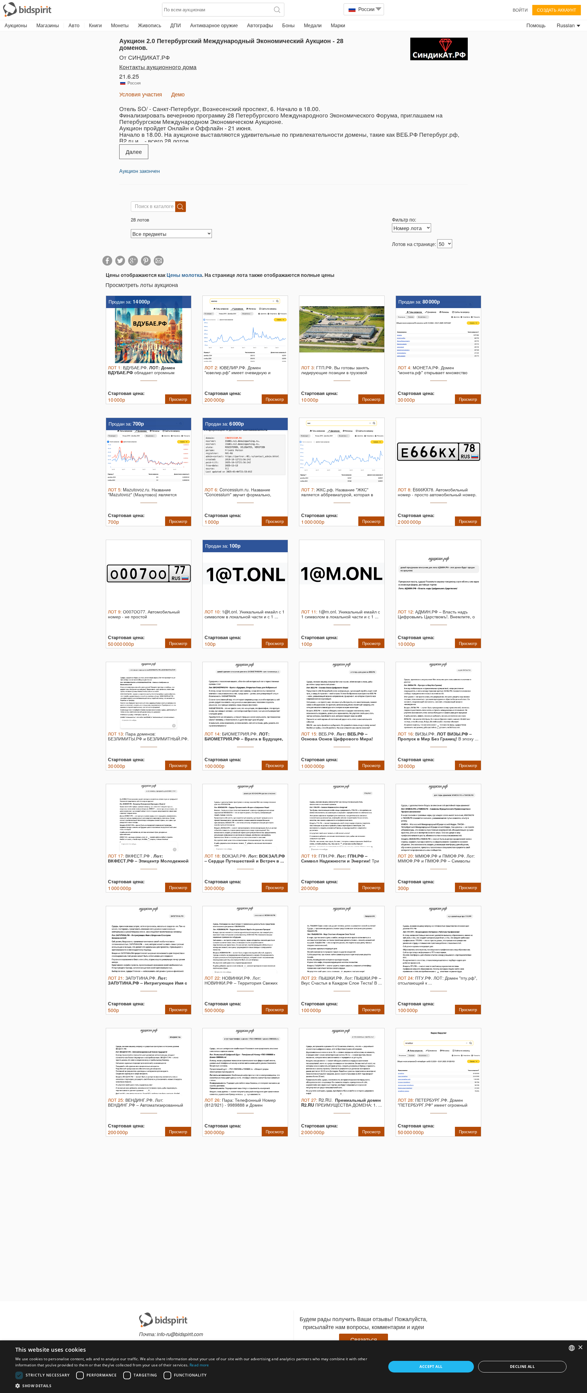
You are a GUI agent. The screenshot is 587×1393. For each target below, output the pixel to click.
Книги (95, 25)
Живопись (149, 25)
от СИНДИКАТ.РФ (144, 57)
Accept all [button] (430, 1366)
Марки (338, 25)
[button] (195, 1385)
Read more (199, 1365)
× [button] (580, 1347)
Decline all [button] (522, 1366)
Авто (73, 25)
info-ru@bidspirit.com (180, 1334)
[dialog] (293, 1366)
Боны (288, 25)
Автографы (260, 25)
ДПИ (175, 25)
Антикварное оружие (214, 25)
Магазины (47, 25)
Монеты (120, 25)
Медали (313, 25)
